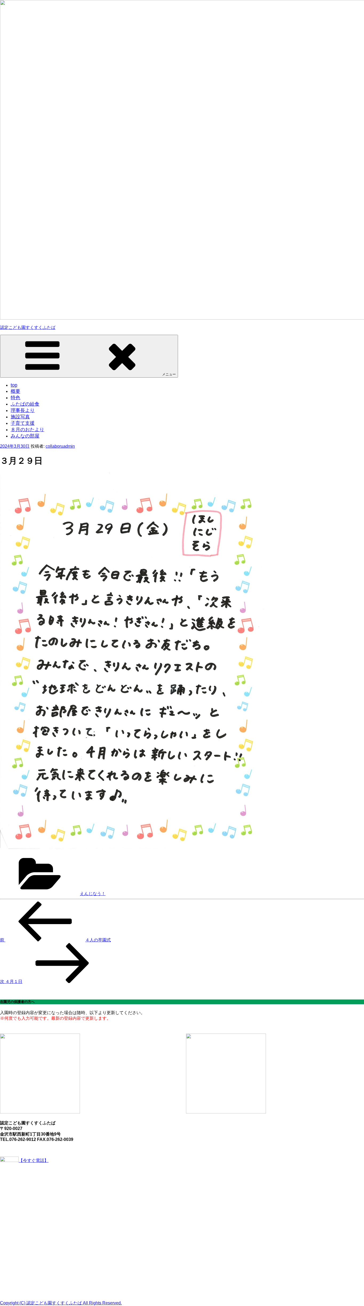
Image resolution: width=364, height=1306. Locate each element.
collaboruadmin (60, 446)
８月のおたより (27, 429)
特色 (15, 397)
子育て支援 (23, 423)
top (14, 385)
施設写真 (20, 416)
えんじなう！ (93, 893)
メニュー (169, 374)
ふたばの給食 (25, 404)
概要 (15, 391)
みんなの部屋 (25, 436)
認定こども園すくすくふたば (27, 327)
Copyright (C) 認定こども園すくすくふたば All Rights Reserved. (61, 1303)
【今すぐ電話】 (33, 1160)
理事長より (23, 410)
